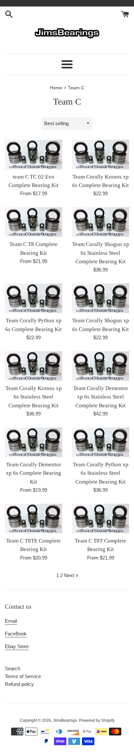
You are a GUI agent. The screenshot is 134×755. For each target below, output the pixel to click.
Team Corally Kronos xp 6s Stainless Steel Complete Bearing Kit (34, 397)
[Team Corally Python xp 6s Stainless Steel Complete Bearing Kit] (100, 442)
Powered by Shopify (96, 720)
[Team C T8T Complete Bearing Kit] (100, 518)
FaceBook (16, 633)
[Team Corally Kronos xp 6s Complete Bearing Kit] (100, 154)
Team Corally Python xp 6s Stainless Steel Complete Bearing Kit (100, 473)
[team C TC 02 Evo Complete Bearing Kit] (33, 154)
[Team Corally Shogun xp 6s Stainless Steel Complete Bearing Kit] (100, 222)
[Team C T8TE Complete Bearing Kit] (33, 518)
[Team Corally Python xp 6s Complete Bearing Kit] (33, 298)
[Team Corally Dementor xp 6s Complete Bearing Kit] (33, 442)
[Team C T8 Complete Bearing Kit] (33, 222)
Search (12, 668)
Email (11, 621)
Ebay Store (17, 646)
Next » (71, 575)
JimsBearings (65, 720)
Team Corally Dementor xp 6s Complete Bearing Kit (33, 473)
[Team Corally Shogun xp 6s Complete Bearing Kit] (100, 298)
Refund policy (19, 684)
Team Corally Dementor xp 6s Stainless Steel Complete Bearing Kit (100, 397)
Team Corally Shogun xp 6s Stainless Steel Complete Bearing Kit (100, 253)
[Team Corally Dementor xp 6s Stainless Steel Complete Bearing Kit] (100, 366)
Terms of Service (23, 676)
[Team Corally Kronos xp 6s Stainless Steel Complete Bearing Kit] (33, 366)
